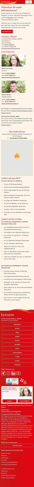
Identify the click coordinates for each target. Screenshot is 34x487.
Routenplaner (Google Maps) (18, 138)
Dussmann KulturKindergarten (9, 464)
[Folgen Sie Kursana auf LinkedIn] (13, 373)
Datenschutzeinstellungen (7, 477)
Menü (29, 2)
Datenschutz (4, 471)
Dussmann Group (5, 453)
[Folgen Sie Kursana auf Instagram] (8, 373)
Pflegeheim (10, 17)
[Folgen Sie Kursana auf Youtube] (18, 373)
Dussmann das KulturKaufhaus (9, 462)
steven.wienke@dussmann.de (10, 103)
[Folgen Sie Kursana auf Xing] (3, 373)
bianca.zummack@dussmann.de (11, 77)
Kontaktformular (7, 31)
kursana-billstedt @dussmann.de (11, 48)
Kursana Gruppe (17, 445)
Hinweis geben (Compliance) (8, 475)
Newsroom (4, 455)
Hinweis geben (5, 125)
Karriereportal (4, 457)
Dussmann (4, 460)
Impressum (4, 473)
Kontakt (9, 401)
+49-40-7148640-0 (9, 44)
